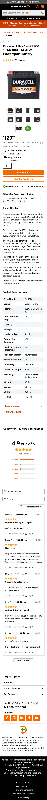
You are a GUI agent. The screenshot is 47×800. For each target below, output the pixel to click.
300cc (34, 32)
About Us (8, 682)
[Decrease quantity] (9, 167)
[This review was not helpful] (30, 533)
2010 (41, 32)
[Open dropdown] (42, 142)
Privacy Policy (23, 797)
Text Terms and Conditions (23, 793)
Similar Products (23, 178)
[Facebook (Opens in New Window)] (7, 718)
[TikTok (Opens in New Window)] (29, 718)
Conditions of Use (23, 786)
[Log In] (37, 7)
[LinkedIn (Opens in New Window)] (22, 718)
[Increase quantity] (9, 165)
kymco (19, 32)
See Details (35, 25)
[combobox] (31, 507)
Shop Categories (12, 676)
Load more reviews (23, 660)
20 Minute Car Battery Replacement (23, 1)
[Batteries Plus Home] (20, 7)
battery (7, 32)
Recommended (12, 406)
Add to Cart (23, 172)
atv (13, 32)
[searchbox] (25, 491)
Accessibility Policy (23, 782)
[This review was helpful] (26, 534)
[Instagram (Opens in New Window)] (14, 718)
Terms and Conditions (23, 790)
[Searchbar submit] (42, 12)
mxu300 (27, 32)
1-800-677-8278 (16, 707)
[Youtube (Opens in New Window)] (36, 718)
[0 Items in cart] (42, 7)
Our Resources (11, 694)
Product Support (12, 688)
